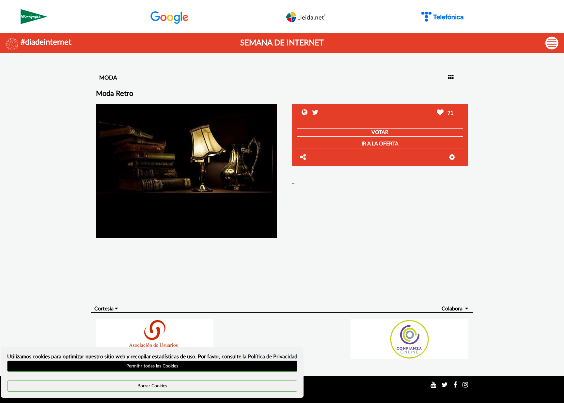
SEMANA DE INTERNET (282, 43)
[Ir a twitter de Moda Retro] (314, 113)
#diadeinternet (46, 42)
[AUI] (154, 339)
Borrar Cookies (152, 386)
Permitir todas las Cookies (152, 366)
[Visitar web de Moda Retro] (305, 113)
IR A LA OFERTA (380, 143)
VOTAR (379, 132)
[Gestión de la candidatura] (456, 157)
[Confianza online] (409, 339)
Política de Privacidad (272, 356)
